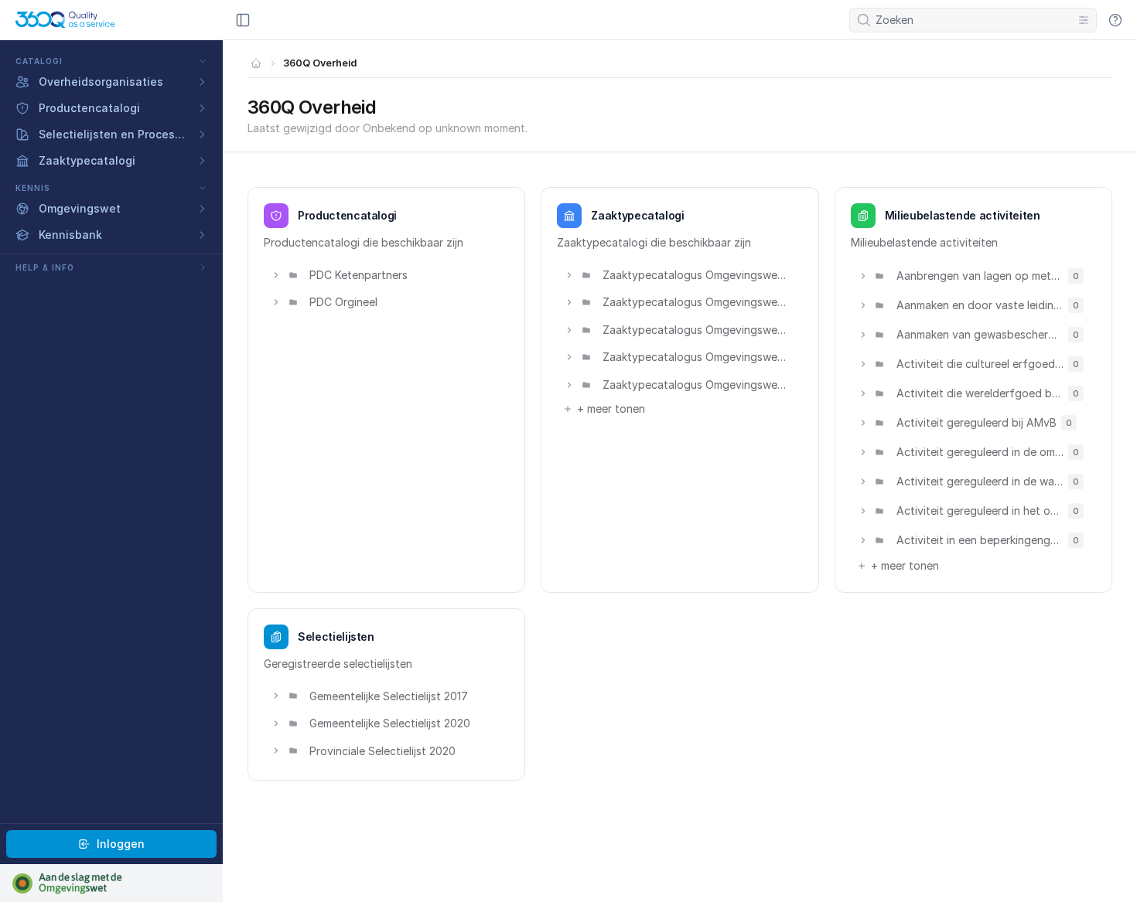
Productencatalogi (347, 215)
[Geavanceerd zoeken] (1083, 20)
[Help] (1115, 20)
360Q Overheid (320, 63)
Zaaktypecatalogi (637, 215)
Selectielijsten (336, 636)
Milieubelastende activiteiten (962, 215)
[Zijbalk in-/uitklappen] (243, 20)
